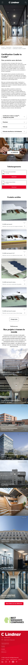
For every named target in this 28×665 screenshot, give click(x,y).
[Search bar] (25, 2)
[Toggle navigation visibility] (2, 2)
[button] (27, 22)
